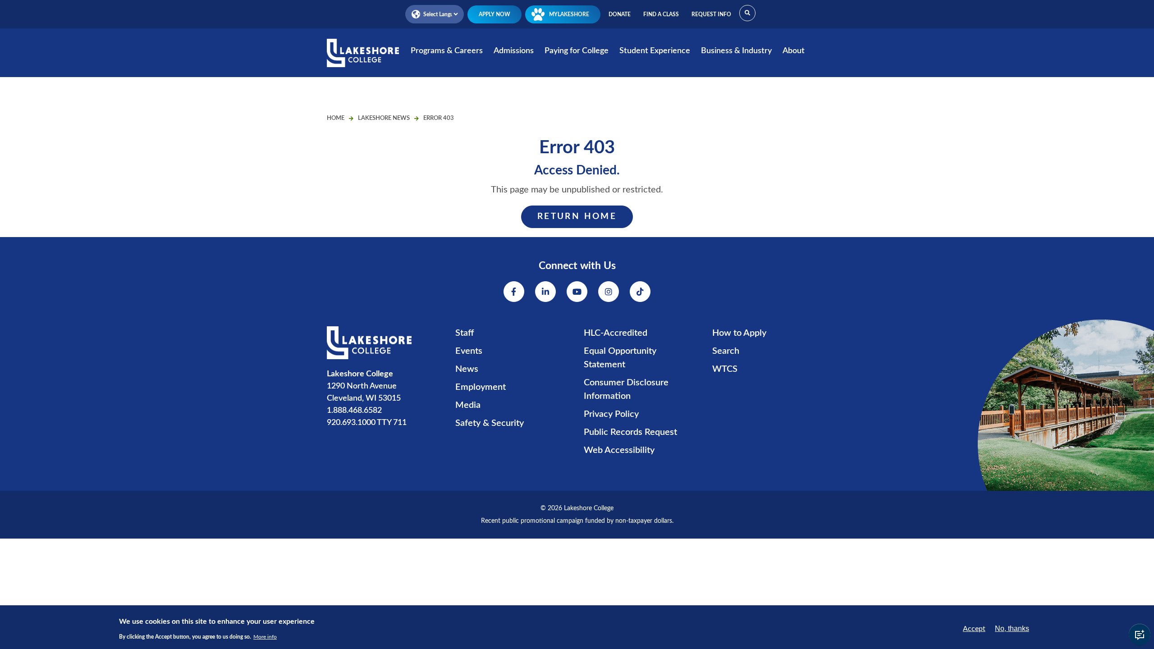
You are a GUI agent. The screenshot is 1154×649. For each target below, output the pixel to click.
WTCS (724, 369)
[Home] (363, 59)
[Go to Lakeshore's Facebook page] (514, 291)
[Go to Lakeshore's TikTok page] (640, 291)
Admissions (514, 51)
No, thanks (1012, 628)
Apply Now (494, 14)
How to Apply (739, 333)
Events (468, 351)
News (466, 369)
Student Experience (654, 51)
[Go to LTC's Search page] (747, 13)
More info (265, 636)
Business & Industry (736, 51)
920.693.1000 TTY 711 (367, 423)
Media (468, 405)
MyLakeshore (569, 14)
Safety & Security (489, 423)
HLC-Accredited (615, 333)
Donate (620, 14)
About (794, 51)
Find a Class (661, 14)
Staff (464, 333)
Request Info (711, 14)
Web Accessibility (619, 450)
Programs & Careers (447, 51)
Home (335, 118)
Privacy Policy (611, 414)
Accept (974, 628)
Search (725, 351)
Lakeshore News (384, 118)
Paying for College (577, 51)
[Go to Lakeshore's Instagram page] (608, 291)
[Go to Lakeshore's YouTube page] (577, 291)
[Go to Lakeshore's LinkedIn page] (545, 291)
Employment (480, 387)
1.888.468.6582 (354, 411)
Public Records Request (630, 432)
